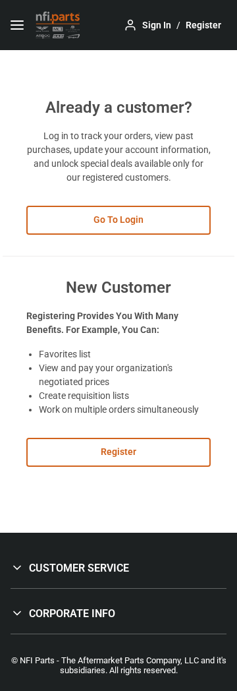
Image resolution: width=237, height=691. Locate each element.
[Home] (58, 25)
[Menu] (17, 25)
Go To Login (118, 219)
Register (118, 451)
